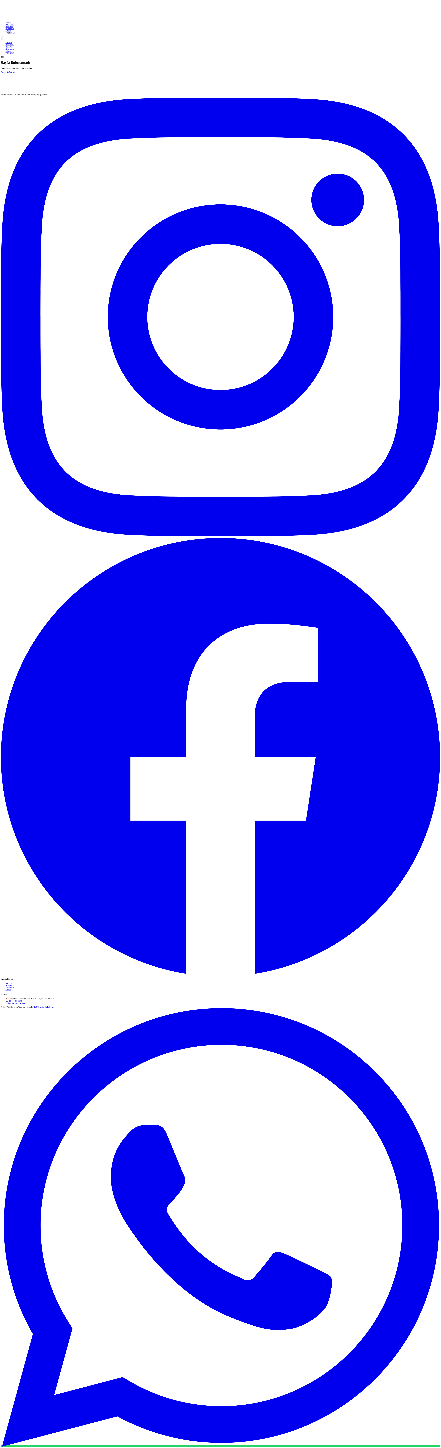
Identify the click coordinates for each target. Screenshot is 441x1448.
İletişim (8, 31)
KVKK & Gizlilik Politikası (44, 1007)
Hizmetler (9, 27)
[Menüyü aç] (2, 38)
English (12, 72)
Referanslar (10, 29)
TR (7, 33)
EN (10, 33)
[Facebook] (220, 974)
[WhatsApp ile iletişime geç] (220, 1446)
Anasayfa (9, 23)
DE (14, 33)
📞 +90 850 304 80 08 (14, 1001)
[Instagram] (220, 536)
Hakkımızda (10, 25)
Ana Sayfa (5, 72)
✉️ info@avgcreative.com (15, 1003)
